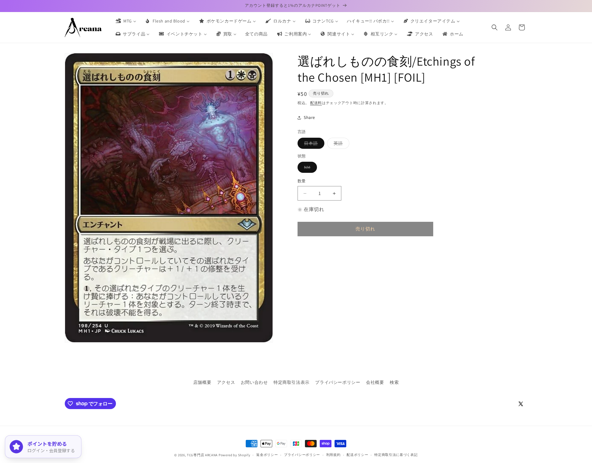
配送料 (316, 102)
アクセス (226, 382)
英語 (340, 144)
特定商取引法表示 (291, 382)
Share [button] (309, 117)
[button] (494, 27)
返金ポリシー (267, 455)
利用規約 (333, 455)
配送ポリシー (357, 455)
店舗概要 (202, 382)
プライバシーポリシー (337, 382)
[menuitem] (125, 20)
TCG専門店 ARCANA (202, 455)
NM (309, 168)
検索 (394, 382)
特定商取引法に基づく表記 (395, 455)
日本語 (313, 144)
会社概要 (375, 382)
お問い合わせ (254, 382)
